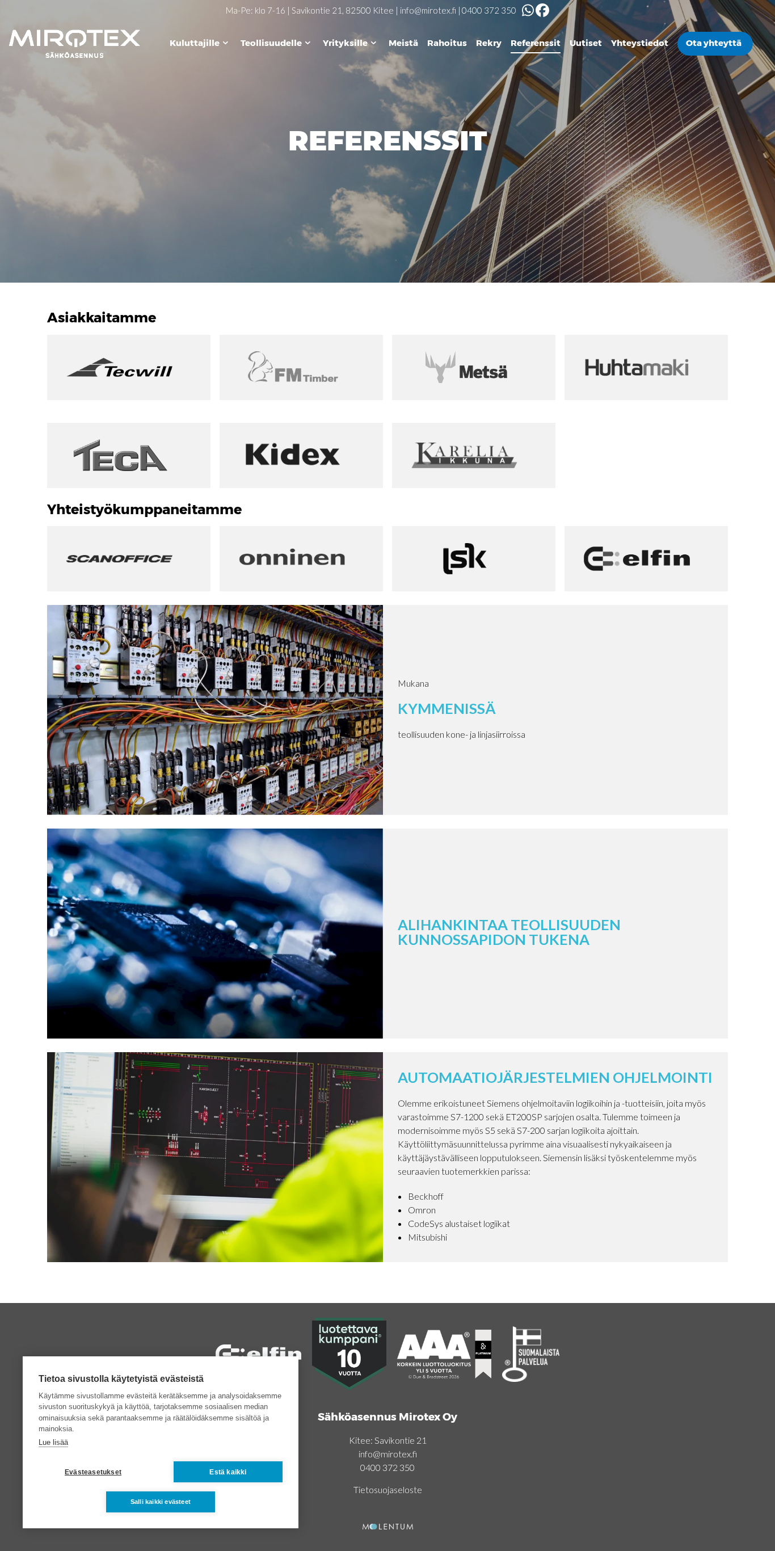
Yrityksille (345, 42)
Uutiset (586, 42)
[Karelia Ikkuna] (473, 455)
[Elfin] (646, 558)
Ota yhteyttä (714, 42)
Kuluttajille (195, 42)
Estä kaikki (227, 1472)
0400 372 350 (489, 10)
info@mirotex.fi (428, 10)
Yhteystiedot (639, 42)
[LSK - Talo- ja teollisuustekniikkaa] (473, 558)
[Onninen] (301, 558)
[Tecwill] (128, 367)
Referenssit (536, 42)
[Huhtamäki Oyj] (646, 367)
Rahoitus (447, 42)
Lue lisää (53, 1442)
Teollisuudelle (271, 42)
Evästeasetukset (93, 1472)
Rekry (489, 42)
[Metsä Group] (473, 367)
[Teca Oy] (128, 455)
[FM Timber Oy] (301, 367)
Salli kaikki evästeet (160, 1501)
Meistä (403, 42)
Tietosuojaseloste (387, 1489)
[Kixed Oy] (301, 455)
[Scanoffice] (128, 558)
